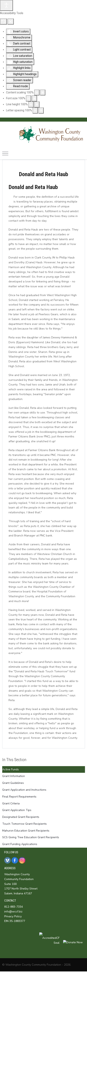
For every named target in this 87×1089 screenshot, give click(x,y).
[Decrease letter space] (35, 110)
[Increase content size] (42, 93)
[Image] (43, 135)
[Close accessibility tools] (10, 22)
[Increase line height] (36, 104)
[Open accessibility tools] (6, 5)
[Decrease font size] (28, 98)
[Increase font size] (34, 98)
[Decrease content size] (36, 93)
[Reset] (3, 22)
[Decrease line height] (31, 104)
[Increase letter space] (41, 110)
